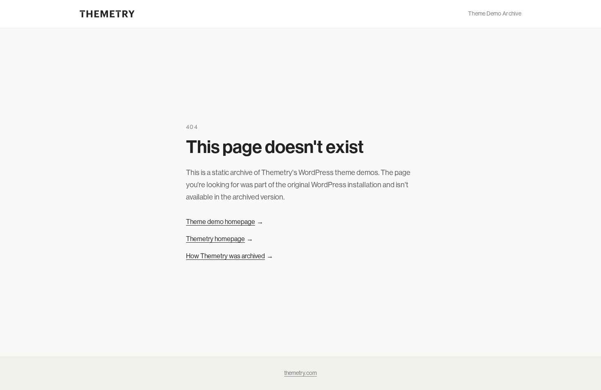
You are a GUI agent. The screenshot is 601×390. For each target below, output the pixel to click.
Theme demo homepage (224, 222)
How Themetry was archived (229, 256)
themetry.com (300, 373)
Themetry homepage (219, 239)
